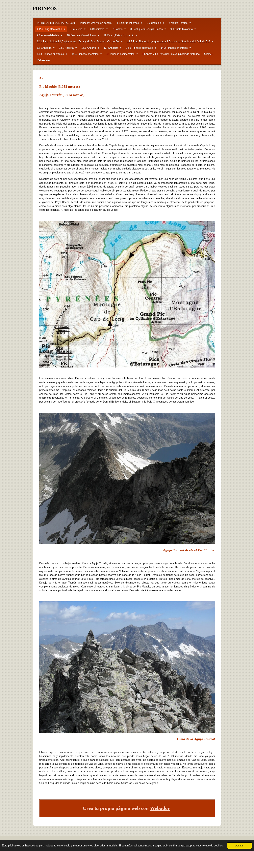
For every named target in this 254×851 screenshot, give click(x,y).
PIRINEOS (45, 8)
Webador (160, 808)
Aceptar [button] (239, 845)
